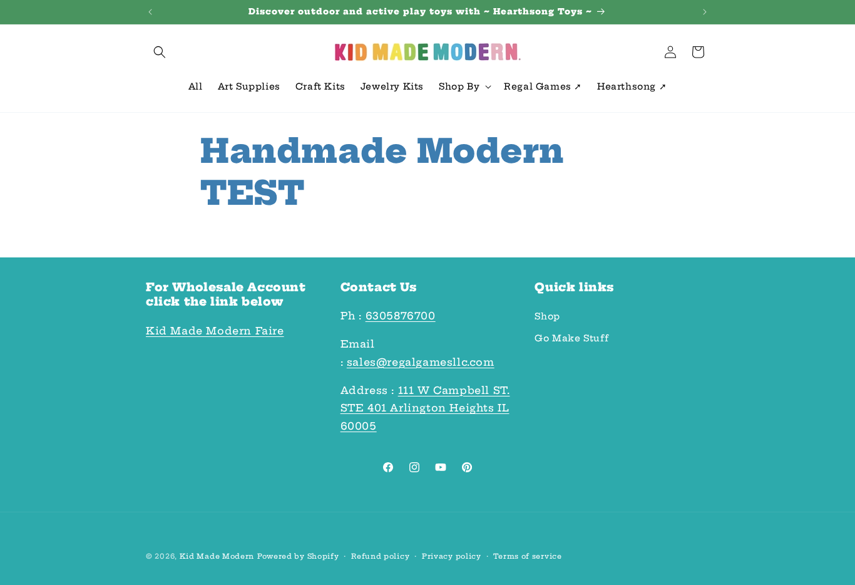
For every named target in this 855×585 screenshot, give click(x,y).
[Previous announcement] (150, 12)
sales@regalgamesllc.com (420, 362)
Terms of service (527, 556)
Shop (547, 316)
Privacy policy (451, 556)
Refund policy (380, 556)
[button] (159, 52)
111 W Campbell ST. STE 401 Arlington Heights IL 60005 (425, 408)
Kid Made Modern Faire (215, 330)
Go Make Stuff (571, 338)
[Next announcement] (705, 12)
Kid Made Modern (217, 556)
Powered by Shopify (298, 556)
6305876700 (401, 315)
